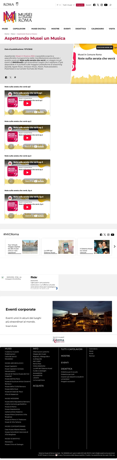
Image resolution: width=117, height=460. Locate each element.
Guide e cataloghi (39, 371)
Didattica (81, 29)
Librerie (36, 378)
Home (7, 34)
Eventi (67, 29)
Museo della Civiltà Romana (15, 386)
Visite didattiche (39, 366)
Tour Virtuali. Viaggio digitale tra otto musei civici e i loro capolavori (14, 249)
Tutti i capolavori (71, 349)
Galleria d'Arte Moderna (14, 412)
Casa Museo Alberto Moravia (15, 429)
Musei (5, 29)
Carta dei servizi (11, 356)
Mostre (55, 29)
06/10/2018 (43, 285)
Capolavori (19, 29)
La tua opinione (39, 380)
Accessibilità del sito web (100, 455)
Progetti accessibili (68, 381)
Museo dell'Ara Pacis (12, 379)
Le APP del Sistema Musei (49, 251)
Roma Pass (37, 364)
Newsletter (9, 359)
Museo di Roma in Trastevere (15, 419)
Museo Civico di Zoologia (14, 444)
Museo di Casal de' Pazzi (14, 392)
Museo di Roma (10, 407)
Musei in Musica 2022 (25, 56)
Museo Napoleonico (12, 409)
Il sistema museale (12, 352)
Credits (88, 455)
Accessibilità (37, 373)
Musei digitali (38, 29)
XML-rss (112, 455)
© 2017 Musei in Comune (46, 455)
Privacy (60, 455)
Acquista (80, 5)
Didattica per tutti (67, 374)
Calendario (97, 29)
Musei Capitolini (11, 366)
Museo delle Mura (11, 389)
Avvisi (91, 353)
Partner (92, 356)
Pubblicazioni (10, 354)
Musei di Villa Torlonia (13, 422)
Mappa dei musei (39, 354)
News (13, 34)
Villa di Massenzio (11, 394)
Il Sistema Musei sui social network (86, 250)
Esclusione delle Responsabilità (74, 455)
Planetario (9, 442)
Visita (112, 29)
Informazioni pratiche (41, 352)
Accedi (88, 5)
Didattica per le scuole (69, 372)
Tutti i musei (67, 5)
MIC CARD (37, 361)
